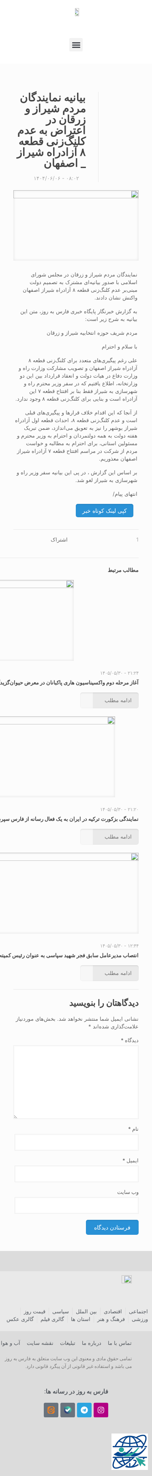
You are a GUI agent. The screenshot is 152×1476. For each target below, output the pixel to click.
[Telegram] (84, 1410)
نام (133, 1129)
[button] (76, 44)
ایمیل (130, 1160)
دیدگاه (130, 1040)
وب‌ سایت (128, 1192)
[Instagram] (101, 1410)
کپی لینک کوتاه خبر (104, 510)
